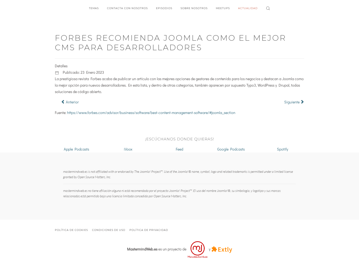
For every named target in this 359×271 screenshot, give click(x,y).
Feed (179, 149)
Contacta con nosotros (127, 8)
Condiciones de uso (108, 230)
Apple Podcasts (76, 149)
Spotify (282, 149)
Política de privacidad (148, 230)
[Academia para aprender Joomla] (197, 248)
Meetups (223, 8)
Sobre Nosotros (194, 8)
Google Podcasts (231, 149)
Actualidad (248, 8)
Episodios (164, 8)
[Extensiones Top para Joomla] (221, 248)
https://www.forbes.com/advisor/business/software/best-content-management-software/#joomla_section (151, 112)
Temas (94, 8)
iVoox (128, 149)
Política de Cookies (71, 230)
